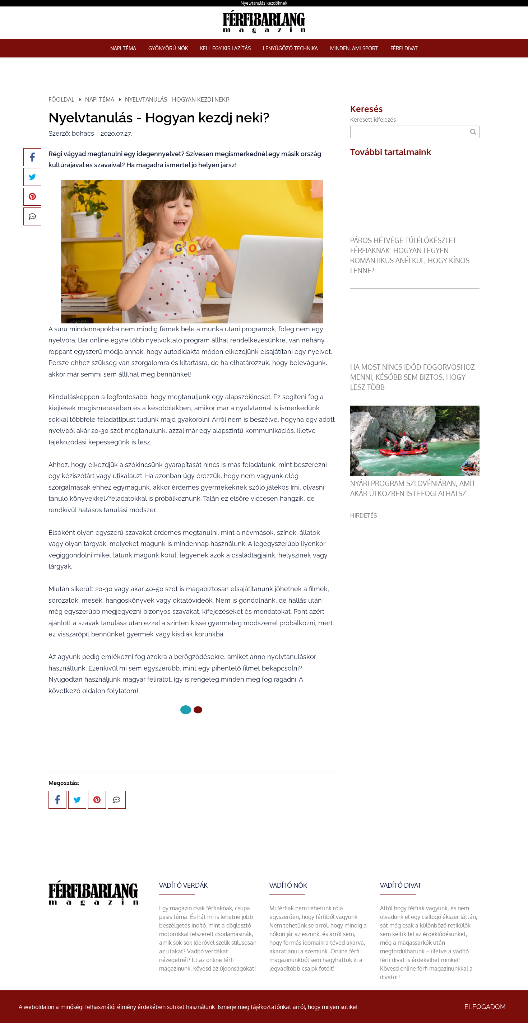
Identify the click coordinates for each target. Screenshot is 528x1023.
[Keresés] (473, 132)
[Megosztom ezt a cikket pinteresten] (32, 197)
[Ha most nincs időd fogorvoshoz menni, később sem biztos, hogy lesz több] (415, 357)
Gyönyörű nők (168, 48)
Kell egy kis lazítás (225, 48)
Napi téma (123, 48)
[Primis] (264, 34)
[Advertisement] (415, 570)
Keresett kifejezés (373, 119)
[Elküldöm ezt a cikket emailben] (32, 216)
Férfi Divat (404, 48)
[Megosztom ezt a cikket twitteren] (32, 177)
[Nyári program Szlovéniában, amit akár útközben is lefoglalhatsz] (415, 474)
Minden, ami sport (354, 48)
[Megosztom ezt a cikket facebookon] (32, 157)
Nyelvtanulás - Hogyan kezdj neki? (177, 99)
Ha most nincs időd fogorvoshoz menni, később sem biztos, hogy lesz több (412, 377)
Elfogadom (485, 1006)
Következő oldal (187, 734)
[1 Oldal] (198, 710)
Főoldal (61, 99)
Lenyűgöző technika (290, 48)
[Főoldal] (185, 709)
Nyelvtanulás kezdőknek (264, 3)
